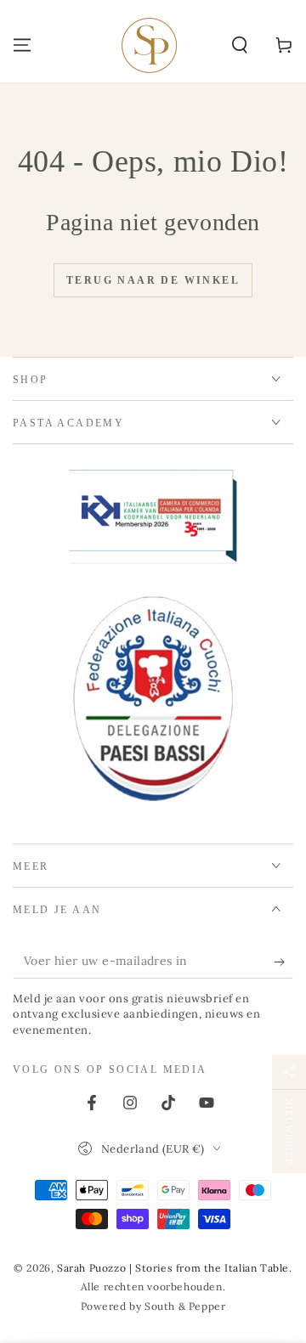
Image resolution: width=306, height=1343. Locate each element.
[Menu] (22, 45)
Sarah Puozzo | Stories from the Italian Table (173, 1267)
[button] (240, 45)
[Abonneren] (283, 961)
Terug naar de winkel (153, 280)
